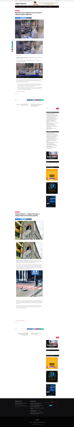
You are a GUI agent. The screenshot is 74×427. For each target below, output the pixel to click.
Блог (31, 6)
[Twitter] (12, 51)
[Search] (57, 7)
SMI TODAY (45, 6)
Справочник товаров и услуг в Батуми (39, 422)
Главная (19, 6)
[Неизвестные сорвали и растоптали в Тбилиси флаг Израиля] (29, 29)
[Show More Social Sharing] (32, 18)
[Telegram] (12, 46)
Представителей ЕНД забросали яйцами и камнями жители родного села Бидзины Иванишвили (37, 105)
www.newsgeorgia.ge (22, 91)
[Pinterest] (12, 49)
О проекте (16, 407)
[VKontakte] (12, 44)
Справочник (39, 6)
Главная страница (17, 8)
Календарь (27, 6)
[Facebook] (12, 42)
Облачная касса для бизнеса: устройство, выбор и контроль (27, 0)
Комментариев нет (24, 217)
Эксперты (34, 6)
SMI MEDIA (49, 6)
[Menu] (16, 6)
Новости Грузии (17, 10)
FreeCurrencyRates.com (49, 402)
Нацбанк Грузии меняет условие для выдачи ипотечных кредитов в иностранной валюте (22, 334)
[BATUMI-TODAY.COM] (21, 3)
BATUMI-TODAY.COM (35, 424)
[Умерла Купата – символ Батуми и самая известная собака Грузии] (29, 230)
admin (16, 217)
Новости (23, 6)
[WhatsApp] (12, 47)
